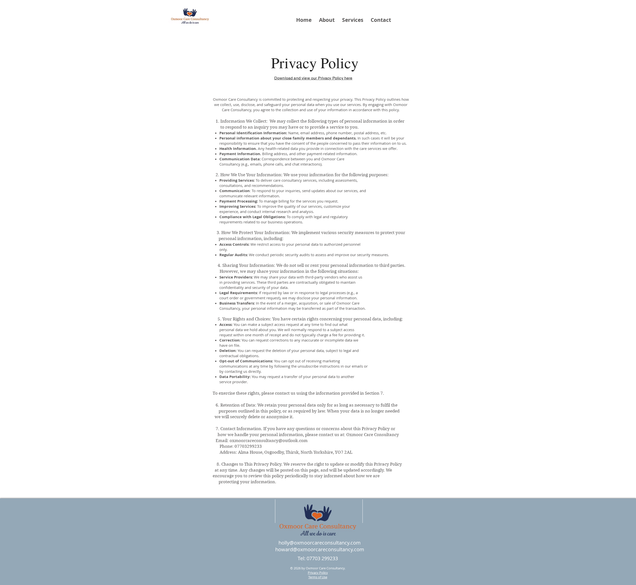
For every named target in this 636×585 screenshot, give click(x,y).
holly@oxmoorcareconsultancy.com (319, 542)
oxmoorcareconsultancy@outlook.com (269, 440)
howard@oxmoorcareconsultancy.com (319, 549)
